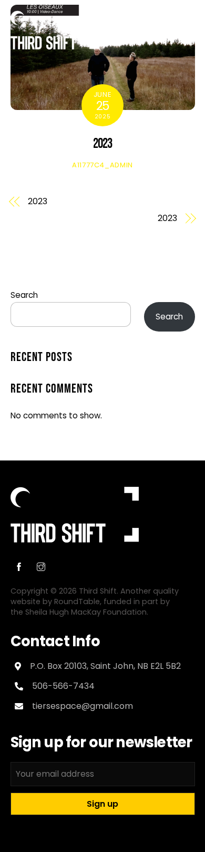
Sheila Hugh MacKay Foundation (86, 612)
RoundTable (77, 601)
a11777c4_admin (102, 165)
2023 (102, 144)
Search (24, 294)
